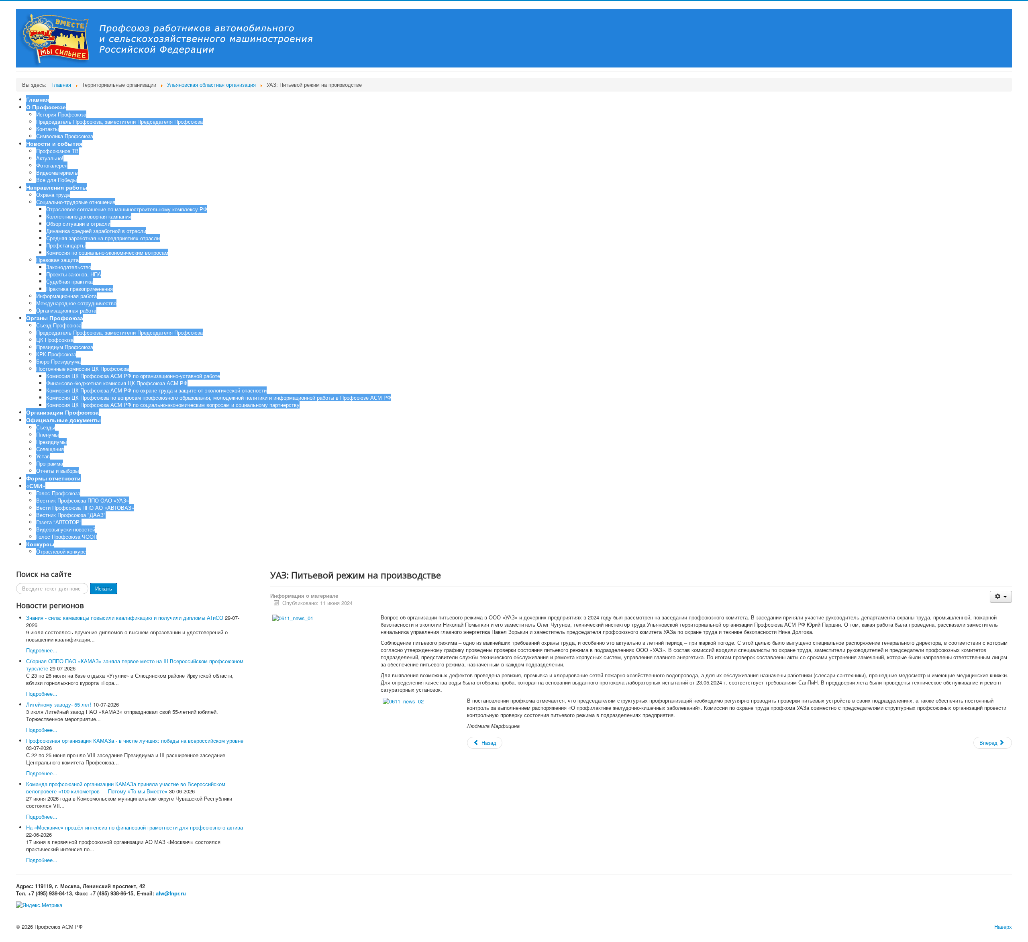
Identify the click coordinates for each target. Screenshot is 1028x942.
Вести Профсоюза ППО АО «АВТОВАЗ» (85, 507)
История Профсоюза (61, 114)
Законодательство (68, 267)
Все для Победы (56, 180)
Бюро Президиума (58, 361)
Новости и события (54, 143)
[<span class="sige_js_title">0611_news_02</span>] (403, 700)
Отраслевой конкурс (61, 551)
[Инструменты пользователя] (1001, 597)
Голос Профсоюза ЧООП (66, 536)
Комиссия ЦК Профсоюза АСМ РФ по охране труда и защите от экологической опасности (156, 390)
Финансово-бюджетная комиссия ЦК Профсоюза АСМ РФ (117, 383)
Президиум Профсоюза (64, 347)
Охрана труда (53, 194)
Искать (103, 588)
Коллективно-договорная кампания (88, 216)
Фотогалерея (51, 165)
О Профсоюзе (46, 107)
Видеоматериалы (57, 172)
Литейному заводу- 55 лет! (59, 704)
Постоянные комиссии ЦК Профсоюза (82, 368)
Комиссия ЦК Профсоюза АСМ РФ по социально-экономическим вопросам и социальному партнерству (173, 405)
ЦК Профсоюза (54, 339)
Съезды (45, 427)
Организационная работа (66, 310)
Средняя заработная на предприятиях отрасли (103, 238)
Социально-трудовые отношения (75, 202)
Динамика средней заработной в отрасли (96, 231)
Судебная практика (69, 281)
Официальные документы (63, 420)
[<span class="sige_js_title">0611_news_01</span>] (292, 617)
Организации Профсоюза (62, 412)
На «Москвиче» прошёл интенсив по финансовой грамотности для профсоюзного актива (134, 827)
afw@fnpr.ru (171, 893)
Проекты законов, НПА (73, 274)
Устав (43, 456)
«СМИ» (35, 486)
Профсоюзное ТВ (57, 151)
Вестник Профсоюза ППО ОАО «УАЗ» (82, 500)
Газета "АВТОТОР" (59, 522)
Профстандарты (66, 245)
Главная (37, 99)
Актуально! (49, 158)
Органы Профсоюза (54, 318)
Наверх (1003, 926)
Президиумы (51, 441)
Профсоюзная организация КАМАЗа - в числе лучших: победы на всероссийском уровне (134, 740)
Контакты (47, 129)
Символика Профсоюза (64, 136)
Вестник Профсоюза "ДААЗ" (71, 515)
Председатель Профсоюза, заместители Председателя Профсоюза (119, 121)
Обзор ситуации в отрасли (78, 223)
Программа (49, 463)
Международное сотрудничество (76, 303)
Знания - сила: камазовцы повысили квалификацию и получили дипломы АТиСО (124, 617)
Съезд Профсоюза (59, 325)
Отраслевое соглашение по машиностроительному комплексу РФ (126, 209)
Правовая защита (57, 260)
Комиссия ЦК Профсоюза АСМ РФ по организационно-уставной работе (133, 376)
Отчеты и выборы (57, 470)
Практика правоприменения (79, 288)
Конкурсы (40, 544)
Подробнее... (41, 650)
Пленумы (47, 434)
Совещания (50, 449)
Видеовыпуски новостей (65, 529)
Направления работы (56, 187)
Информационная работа (66, 296)
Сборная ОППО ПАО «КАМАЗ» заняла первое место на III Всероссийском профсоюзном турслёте (134, 664)
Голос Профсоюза (58, 493)
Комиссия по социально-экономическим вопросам (107, 252)
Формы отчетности (53, 478)
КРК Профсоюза (56, 354)
